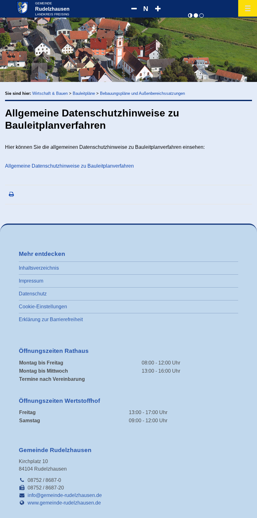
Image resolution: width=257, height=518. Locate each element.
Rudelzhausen (52, 9)
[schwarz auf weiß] (201, 15)
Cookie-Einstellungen (43, 306)
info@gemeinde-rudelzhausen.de (65, 495)
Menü (247, 8)
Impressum (31, 280)
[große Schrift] (157, 8)
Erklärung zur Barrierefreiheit (51, 319)
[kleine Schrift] (134, 8)
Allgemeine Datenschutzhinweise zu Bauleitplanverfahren (69, 166)
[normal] (190, 15)
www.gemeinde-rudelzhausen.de (64, 502)
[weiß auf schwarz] (196, 15)
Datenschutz (33, 293)
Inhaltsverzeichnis (39, 268)
